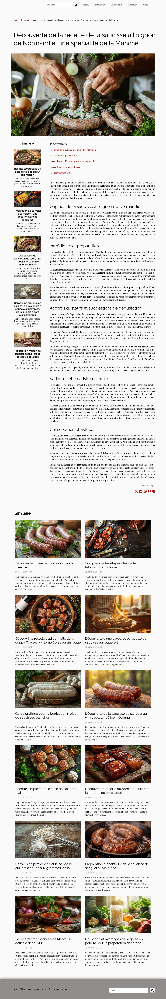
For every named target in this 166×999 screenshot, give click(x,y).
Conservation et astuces (62, 172)
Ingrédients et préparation (64, 155)
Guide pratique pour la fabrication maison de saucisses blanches (46, 715)
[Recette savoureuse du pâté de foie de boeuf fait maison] (27, 157)
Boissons (132, 4)
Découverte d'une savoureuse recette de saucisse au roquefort (115, 640)
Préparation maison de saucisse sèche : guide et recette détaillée (28, 353)
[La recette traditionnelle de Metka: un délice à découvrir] (48, 914)
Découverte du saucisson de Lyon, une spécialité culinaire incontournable (27, 260)
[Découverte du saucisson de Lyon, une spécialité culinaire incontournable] (27, 244)
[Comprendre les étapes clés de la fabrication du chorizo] (118, 538)
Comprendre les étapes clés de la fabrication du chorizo (110, 565)
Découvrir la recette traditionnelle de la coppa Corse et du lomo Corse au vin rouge (48, 640)
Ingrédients (116, 4)
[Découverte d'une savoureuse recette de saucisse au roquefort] (118, 613)
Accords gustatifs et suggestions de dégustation (73, 161)
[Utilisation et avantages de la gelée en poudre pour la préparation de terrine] (118, 914)
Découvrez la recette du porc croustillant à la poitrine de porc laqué (117, 791)
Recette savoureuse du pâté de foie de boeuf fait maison (27, 171)
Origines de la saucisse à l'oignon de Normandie (73, 149)
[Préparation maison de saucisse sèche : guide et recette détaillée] (27, 339)
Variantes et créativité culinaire (65, 167)
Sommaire (60, 144)
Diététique (100, 4)
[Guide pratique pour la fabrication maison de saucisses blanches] (48, 688)
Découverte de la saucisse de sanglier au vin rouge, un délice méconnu (116, 715)
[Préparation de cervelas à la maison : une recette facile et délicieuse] (27, 199)
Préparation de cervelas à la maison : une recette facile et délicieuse (27, 215)
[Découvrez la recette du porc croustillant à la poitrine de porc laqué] (118, 764)
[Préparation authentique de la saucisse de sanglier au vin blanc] (118, 839)
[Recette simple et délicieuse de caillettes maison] (48, 764)
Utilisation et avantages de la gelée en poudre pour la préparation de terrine (114, 941)
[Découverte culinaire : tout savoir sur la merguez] (48, 538)
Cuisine (85, 4)
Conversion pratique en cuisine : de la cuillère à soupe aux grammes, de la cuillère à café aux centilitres (27, 308)
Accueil (14, 20)
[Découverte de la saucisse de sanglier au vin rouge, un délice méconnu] (118, 688)
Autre (145, 4)
